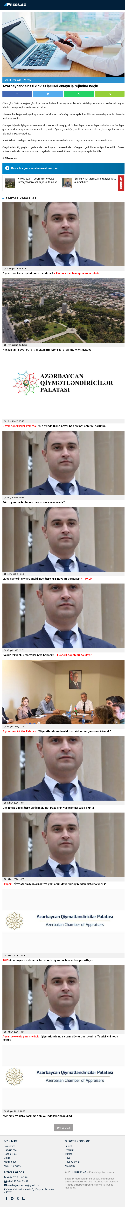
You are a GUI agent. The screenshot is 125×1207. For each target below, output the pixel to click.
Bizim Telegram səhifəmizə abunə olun (34, 168)
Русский (69, 1150)
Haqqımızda (10, 1150)
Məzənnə (70, 1166)
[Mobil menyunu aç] (118, 5)
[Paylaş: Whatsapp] (79, 94)
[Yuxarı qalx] (115, 1197)
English (68, 1146)
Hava (67, 1158)
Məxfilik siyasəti (12, 1166)
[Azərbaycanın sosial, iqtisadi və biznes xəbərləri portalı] (15, 4)
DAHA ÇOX (63, 1128)
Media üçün (10, 1162)
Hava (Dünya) (72, 1162)
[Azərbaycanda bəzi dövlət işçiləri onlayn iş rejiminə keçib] (63, 44)
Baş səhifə (9, 1146)
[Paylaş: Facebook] (17, 94)
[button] (110, 94)
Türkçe (68, 1154)
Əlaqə (7, 1158)
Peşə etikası (10, 1154)
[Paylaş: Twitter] (48, 94)
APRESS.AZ (79, 1172)
